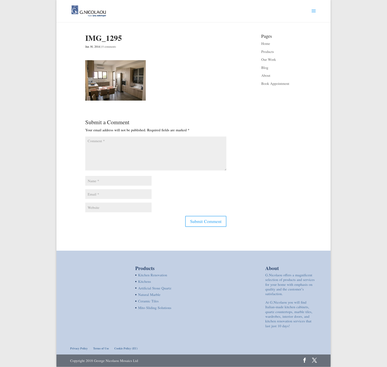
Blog (264, 67)
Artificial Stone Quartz (154, 288)
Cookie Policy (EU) (126, 348)
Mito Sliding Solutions (154, 307)
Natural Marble (149, 294)
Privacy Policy (79, 348)
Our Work (268, 59)
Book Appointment (275, 83)
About (265, 75)
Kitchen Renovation (152, 274)
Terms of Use (101, 348)
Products (267, 51)
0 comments (109, 46)
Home (265, 43)
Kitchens (144, 281)
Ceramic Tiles (148, 301)
